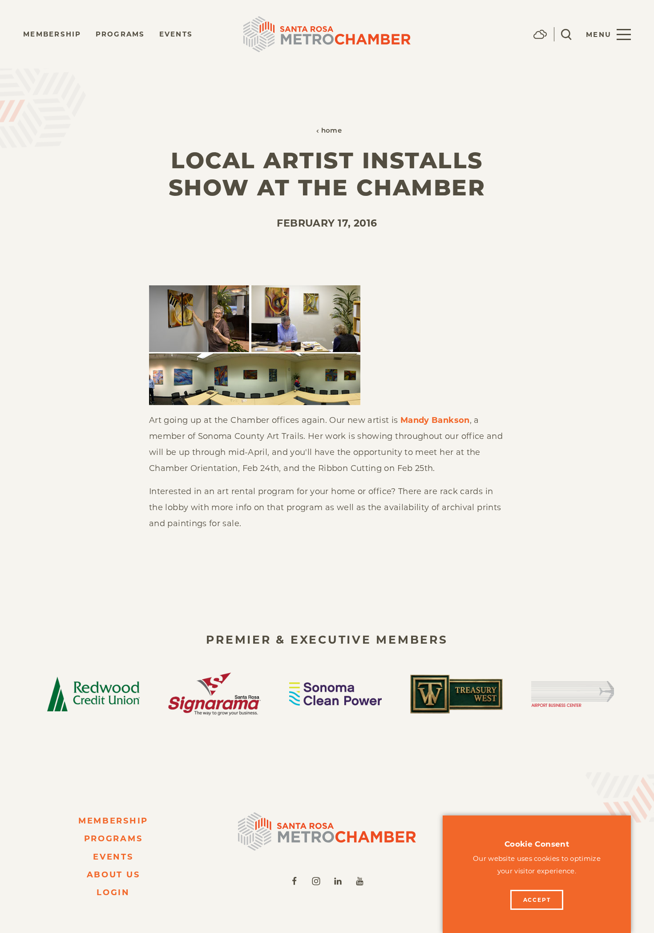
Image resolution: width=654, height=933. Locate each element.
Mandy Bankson (435, 420)
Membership (52, 34)
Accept (537, 899)
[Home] (327, 831)
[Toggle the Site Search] (566, 34)
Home (331, 131)
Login (113, 892)
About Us (113, 875)
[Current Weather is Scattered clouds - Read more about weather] (540, 34)
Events (176, 34)
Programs (120, 34)
